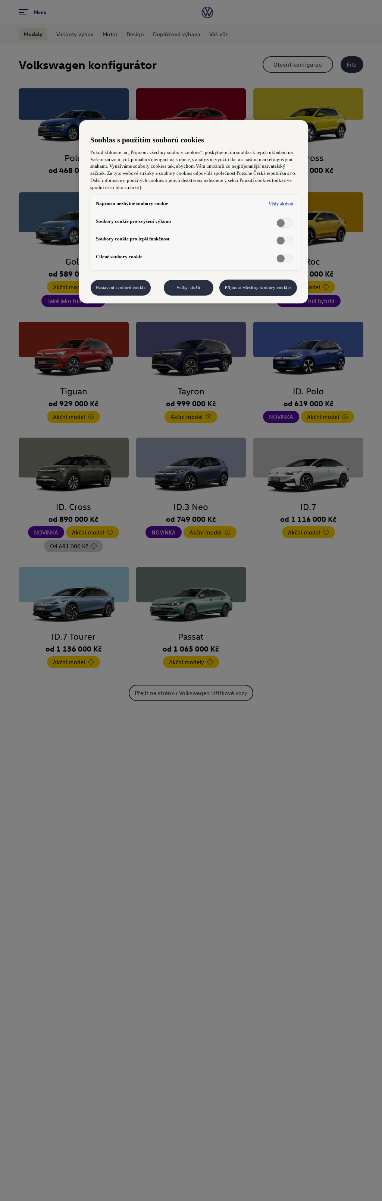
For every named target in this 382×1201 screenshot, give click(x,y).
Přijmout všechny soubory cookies (258, 287)
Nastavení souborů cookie (121, 287)
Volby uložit (188, 287)
